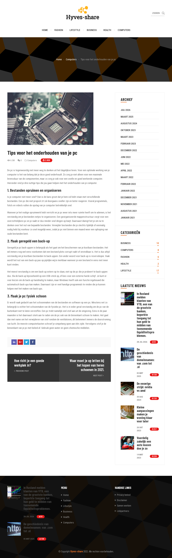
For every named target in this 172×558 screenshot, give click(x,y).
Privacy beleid (123, 494)
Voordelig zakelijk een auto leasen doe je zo (144, 443)
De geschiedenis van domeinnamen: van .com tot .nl (146, 358)
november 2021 (129, 204)
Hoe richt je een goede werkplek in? (29, 362)
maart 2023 (127, 136)
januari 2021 (128, 217)
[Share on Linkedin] (14, 342)
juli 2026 (125, 110)
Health (107, 30)
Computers (124, 30)
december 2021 (129, 197)
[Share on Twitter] (26, 342)
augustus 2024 (129, 123)
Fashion (58, 30)
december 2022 (129, 150)
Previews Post (22, 371)
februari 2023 (128, 143)
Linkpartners (122, 511)
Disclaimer (121, 500)
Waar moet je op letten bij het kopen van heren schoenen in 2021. (87, 365)
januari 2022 (128, 190)
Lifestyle (75, 30)
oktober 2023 (128, 130)
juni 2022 (126, 157)
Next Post (98, 376)
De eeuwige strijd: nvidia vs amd (144, 387)
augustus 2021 (129, 210)
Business (92, 30)
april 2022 (126, 170)
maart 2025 (127, 116)
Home (45, 30)
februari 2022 (128, 184)
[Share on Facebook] (32, 342)
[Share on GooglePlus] (20, 342)
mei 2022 (125, 163)
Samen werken (123, 505)
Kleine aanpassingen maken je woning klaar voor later (145, 414)
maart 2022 (127, 177)
